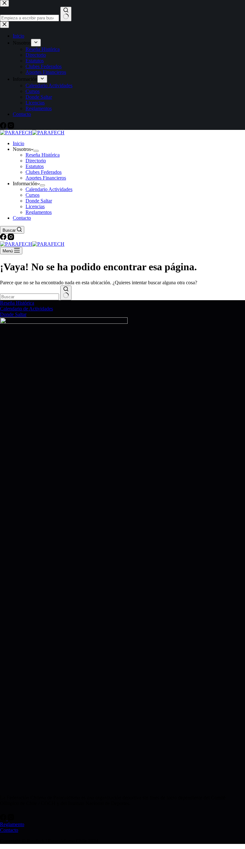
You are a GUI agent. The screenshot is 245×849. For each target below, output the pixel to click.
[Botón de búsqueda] (65, 293)
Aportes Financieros (46, 177)
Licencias (35, 206)
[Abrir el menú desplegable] (36, 151)
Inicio (18, 143)
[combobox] (29, 297)
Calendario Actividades (49, 189)
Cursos (33, 195)
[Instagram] (11, 238)
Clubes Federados (44, 172)
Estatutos (35, 166)
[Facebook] (4, 238)
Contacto (22, 218)
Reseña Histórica (43, 155)
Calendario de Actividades (26, 308)
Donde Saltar (39, 200)
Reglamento (12, 824)
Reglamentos (39, 212)
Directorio (36, 160)
